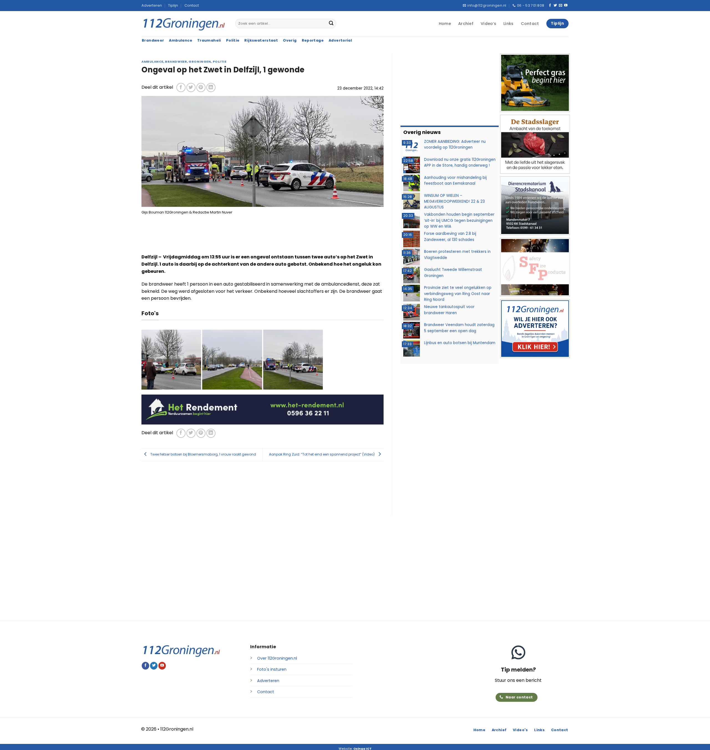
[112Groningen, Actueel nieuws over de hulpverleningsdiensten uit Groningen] (184, 23)
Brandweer (176, 61)
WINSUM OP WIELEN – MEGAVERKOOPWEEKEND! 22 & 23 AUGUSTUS (454, 201)
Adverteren (151, 5)
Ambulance (152, 61)
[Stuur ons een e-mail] (560, 5)
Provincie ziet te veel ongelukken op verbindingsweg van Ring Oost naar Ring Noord (457, 293)
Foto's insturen (271, 669)
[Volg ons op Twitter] (555, 5)
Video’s (488, 23)
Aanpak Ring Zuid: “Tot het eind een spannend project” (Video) (322, 454)
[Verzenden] (331, 23)
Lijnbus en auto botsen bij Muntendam (459, 342)
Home (445, 23)
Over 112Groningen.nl (277, 658)
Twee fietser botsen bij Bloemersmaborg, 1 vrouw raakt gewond (202, 454)
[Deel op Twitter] (191, 87)
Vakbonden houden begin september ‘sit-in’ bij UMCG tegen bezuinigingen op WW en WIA (459, 220)
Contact (191, 5)
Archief (465, 23)
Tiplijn (173, 5)
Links (508, 23)
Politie (220, 61)
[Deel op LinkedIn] (210, 87)
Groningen (200, 61)
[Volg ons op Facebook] (550, 5)
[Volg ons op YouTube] (565, 5)
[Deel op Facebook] (181, 87)
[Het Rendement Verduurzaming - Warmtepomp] (262, 409)
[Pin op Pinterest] (201, 87)
